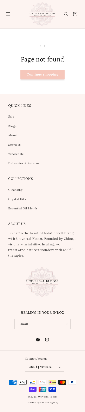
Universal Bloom (48, 396)
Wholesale (16, 154)
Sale (11, 116)
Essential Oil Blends (23, 208)
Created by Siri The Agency (42, 402)
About (12, 135)
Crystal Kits (17, 199)
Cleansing (15, 190)
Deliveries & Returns (23, 163)
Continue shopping (42, 74)
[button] (8, 14)
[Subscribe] (66, 324)
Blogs (12, 126)
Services (14, 145)
